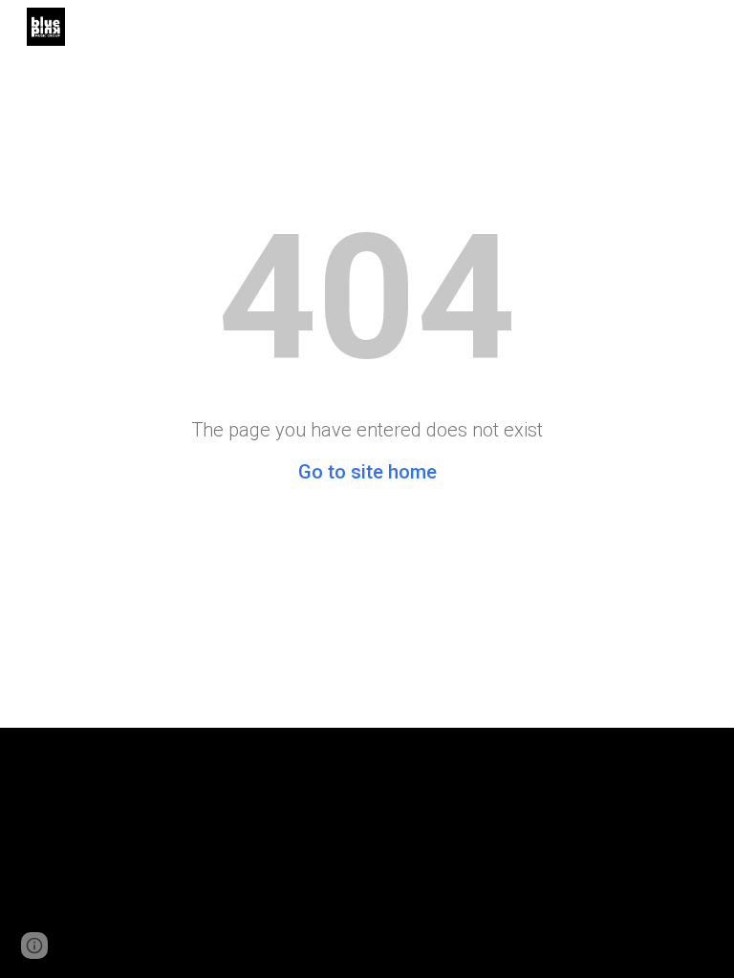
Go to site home (367, 471)
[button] (34, 945)
